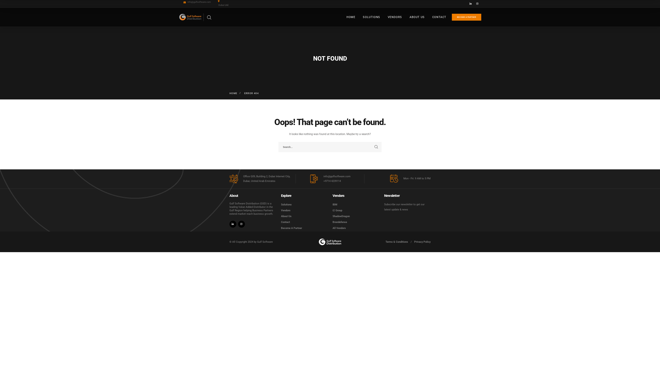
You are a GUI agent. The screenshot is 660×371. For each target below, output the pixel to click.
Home (233, 93)
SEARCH (376, 147)
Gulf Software (265, 241)
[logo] (330, 241)
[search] (209, 17)
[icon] (471, 4)
